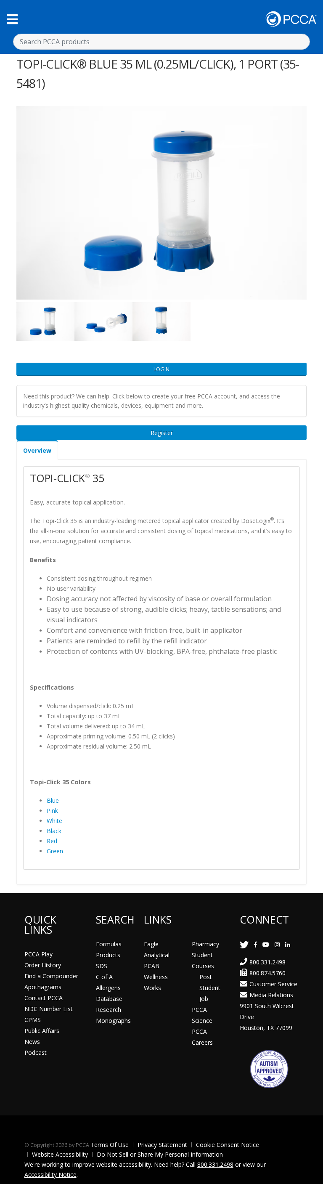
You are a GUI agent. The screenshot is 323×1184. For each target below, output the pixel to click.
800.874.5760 (267, 973)
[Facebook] (255, 944)
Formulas (109, 944)
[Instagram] (277, 944)
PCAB (151, 966)
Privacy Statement (162, 1145)
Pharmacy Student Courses (205, 955)
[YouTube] (265, 944)
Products (108, 955)
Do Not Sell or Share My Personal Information (160, 1154)
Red (52, 841)
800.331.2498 (267, 962)
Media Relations (271, 995)
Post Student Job (209, 988)
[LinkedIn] (287, 944)
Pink (52, 811)
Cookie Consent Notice (227, 1145)
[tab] (37, 450)
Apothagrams (42, 987)
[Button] (12, 19)
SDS (101, 966)
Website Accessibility (60, 1154)
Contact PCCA (43, 998)
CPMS (32, 1020)
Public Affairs (41, 1031)
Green (55, 851)
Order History (42, 965)
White (54, 821)
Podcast (35, 1053)
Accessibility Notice (50, 1175)
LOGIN (161, 369)
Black (54, 831)
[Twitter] (244, 944)
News (32, 1042)
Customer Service (273, 984)
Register (162, 433)
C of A (104, 977)
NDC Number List (48, 1009)
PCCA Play (38, 954)
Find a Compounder (51, 976)
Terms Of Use (109, 1145)
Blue (53, 800)
